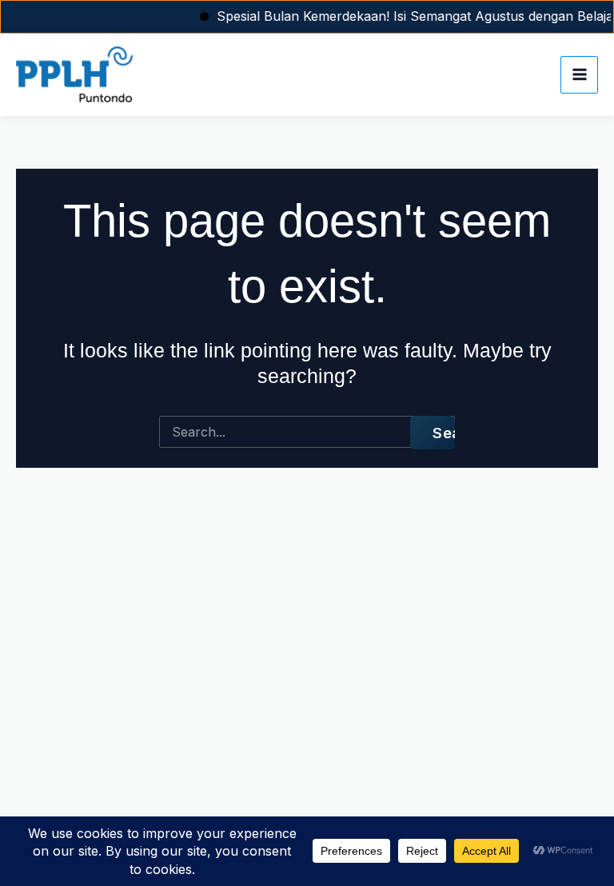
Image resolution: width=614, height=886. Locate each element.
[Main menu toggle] (579, 75)
